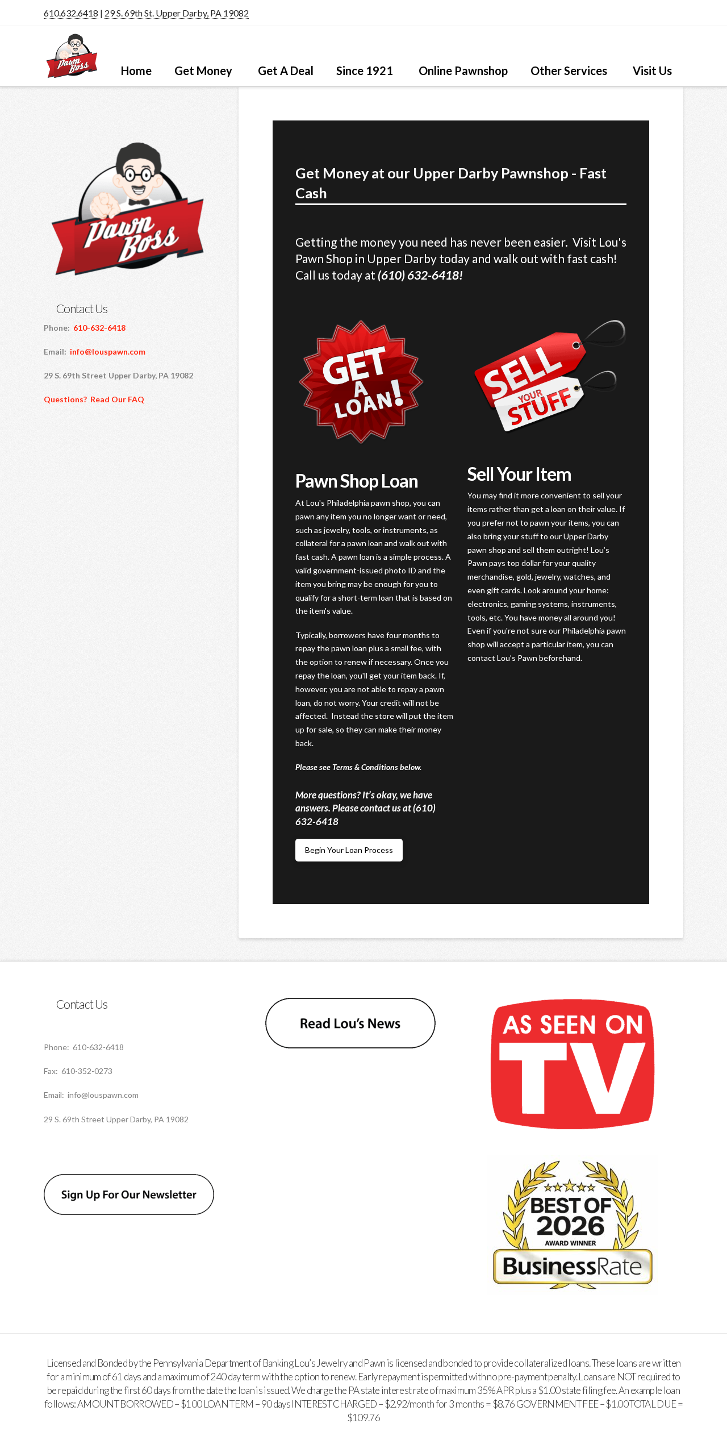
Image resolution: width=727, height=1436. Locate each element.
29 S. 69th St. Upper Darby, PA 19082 (177, 12)
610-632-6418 (99, 327)
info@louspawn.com (107, 351)
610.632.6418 (71, 12)
